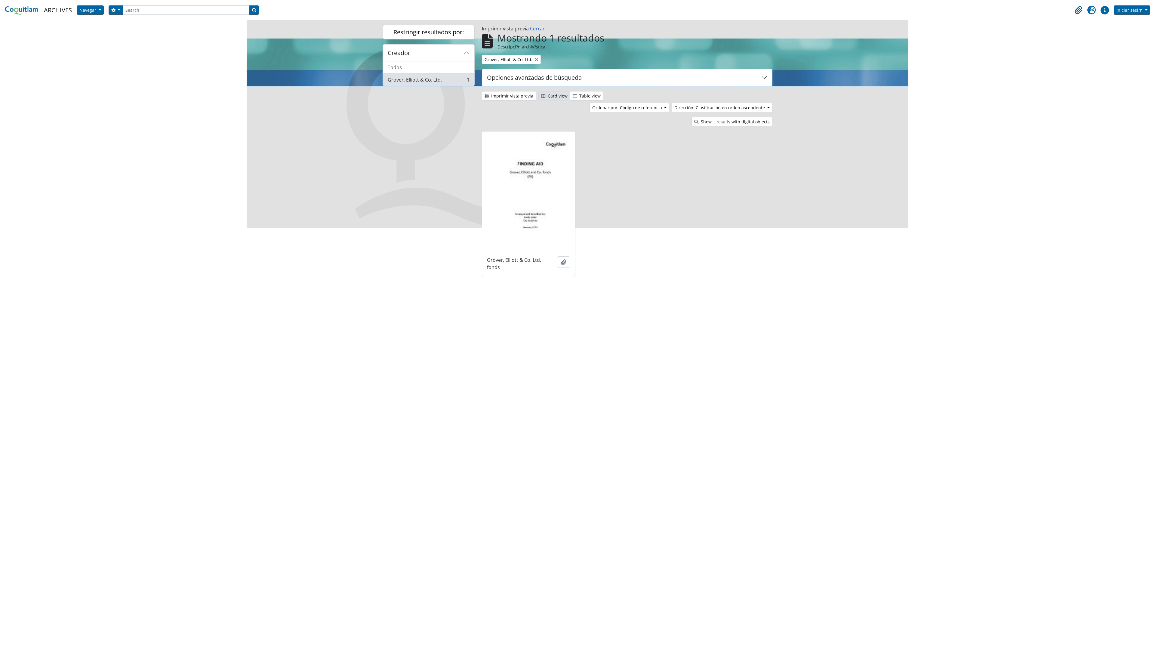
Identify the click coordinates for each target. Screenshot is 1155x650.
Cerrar (537, 28)
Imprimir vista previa (511, 96)
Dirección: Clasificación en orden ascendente (720, 107)
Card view (557, 96)
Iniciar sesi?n (1130, 10)
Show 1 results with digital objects (735, 122)
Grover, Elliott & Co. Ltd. (428, 81)
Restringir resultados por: (428, 32)
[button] (1078, 10)
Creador (399, 53)
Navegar (88, 10)
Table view (589, 96)
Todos (395, 67)
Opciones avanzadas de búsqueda (534, 77)
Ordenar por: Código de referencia (627, 107)
